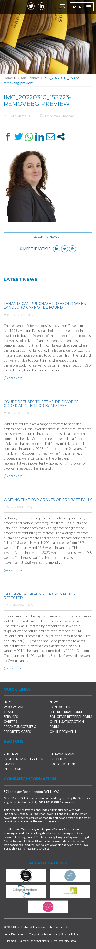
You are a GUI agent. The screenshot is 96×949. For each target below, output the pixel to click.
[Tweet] (18, 136)
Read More (15, 378)
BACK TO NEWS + (48, 236)
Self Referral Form (66, 712)
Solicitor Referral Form (71, 717)
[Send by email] (50, 136)
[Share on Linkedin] (39, 136)
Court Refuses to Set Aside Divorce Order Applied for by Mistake (41, 404)
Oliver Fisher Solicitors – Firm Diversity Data (48, 940)
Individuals (14, 769)
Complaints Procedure (43, 934)
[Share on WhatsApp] (29, 136)
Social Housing (63, 764)
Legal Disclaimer (14, 934)
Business (11, 754)
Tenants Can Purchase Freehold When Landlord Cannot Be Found (45, 306)
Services (11, 717)
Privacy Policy (70, 934)
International (62, 754)
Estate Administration (24, 759)
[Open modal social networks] (61, 136)
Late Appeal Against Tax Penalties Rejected (39, 596)
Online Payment (63, 731)
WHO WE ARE (14, 707)
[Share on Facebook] (8, 136)
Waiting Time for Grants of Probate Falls (48, 500)
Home (8, 78)
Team (8, 712)
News (54, 702)
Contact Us (60, 707)
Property (58, 759)
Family (9, 764)
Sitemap (11, 940)
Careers (10, 722)
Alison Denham (28, 78)
